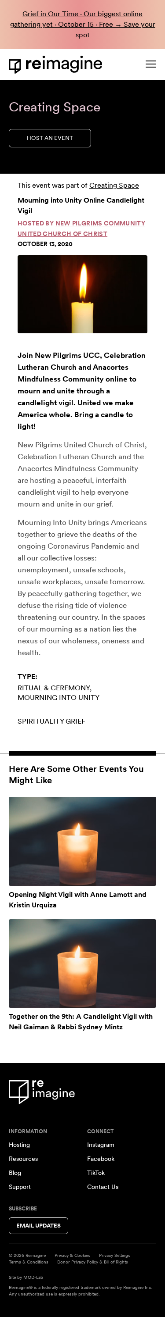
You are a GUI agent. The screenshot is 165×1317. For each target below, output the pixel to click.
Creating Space (114, 185)
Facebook (100, 1158)
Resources (23, 1158)
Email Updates (38, 1225)
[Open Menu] (151, 64)
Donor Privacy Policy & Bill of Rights (92, 1261)
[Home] (57, 65)
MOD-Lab (33, 1277)
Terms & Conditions (28, 1261)
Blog (15, 1172)
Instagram (100, 1144)
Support (20, 1186)
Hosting (19, 1144)
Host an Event (50, 138)
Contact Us (102, 1186)
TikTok (96, 1172)
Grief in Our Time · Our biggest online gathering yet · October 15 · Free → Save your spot (82, 24)
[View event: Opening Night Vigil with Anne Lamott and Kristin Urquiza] (82, 841)
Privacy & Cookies (72, 1255)
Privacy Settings (114, 1255)
